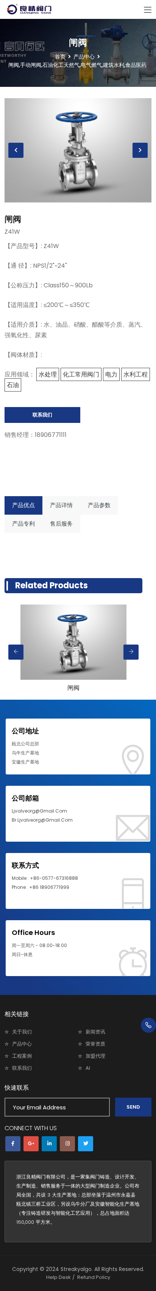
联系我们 (42, 414)
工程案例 (22, 1056)
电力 (111, 374)
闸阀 (13, 219)
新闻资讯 (95, 1031)
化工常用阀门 (81, 374)
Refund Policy (93, 1277)
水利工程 (135, 374)
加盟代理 (95, 1056)
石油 (13, 385)
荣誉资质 (95, 1043)
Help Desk (58, 1277)
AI (88, 1068)
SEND (133, 1107)
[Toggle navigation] (147, 10)
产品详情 (61, 505)
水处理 (48, 374)
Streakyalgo (76, 1269)
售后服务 (61, 524)
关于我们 (22, 1031)
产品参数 (99, 505)
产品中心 (22, 1043)
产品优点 (23, 505)
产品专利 (23, 524)
